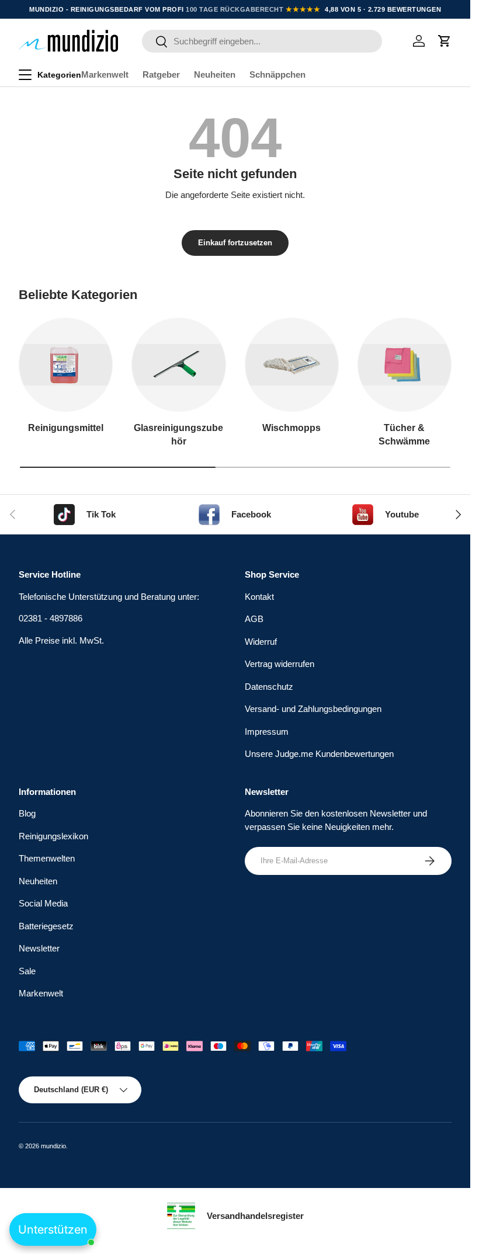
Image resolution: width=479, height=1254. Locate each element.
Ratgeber (161, 74)
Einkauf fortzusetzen (235, 242)
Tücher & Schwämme (404, 434)
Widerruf (261, 642)
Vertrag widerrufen (279, 664)
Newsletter (39, 948)
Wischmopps (291, 427)
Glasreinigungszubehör (178, 434)
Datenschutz (269, 687)
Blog (27, 813)
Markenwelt (105, 74)
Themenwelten (47, 858)
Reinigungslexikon (53, 836)
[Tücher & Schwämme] (404, 364)
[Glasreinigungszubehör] (178, 364)
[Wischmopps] (291, 364)
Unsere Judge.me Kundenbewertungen (319, 754)
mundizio (53, 1145)
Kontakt (259, 597)
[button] (444, 41)
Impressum (267, 732)
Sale (27, 971)
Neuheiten (214, 74)
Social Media (43, 903)
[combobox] (262, 41)
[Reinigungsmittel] (65, 364)
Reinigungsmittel (65, 427)
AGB (254, 619)
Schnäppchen (277, 74)
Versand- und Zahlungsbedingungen (313, 709)
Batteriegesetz (46, 926)
